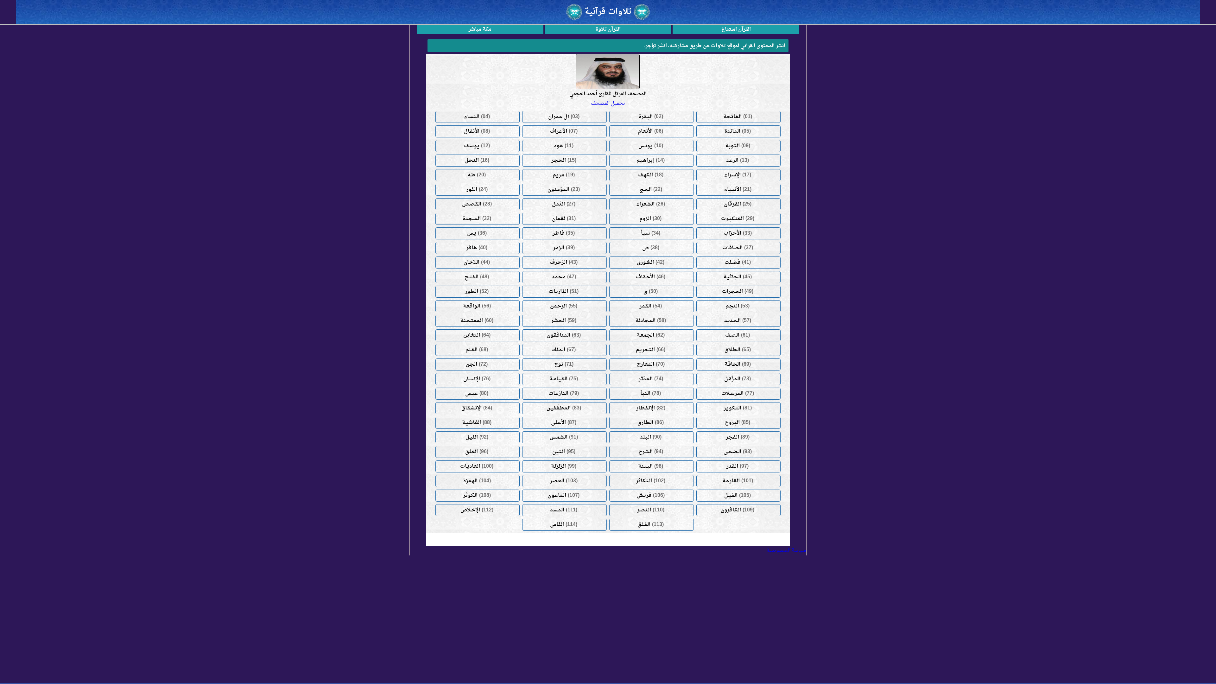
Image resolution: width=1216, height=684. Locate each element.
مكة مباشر (480, 29)
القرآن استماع (736, 29)
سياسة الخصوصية (786, 550)
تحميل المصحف (608, 103)
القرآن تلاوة (608, 29)
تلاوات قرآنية (608, 12)
